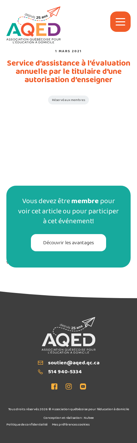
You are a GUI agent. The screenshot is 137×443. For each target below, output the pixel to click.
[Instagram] (68, 387)
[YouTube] (81, 387)
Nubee (89, 418)
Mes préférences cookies (71, 425)
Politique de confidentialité (26, 425)
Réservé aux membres (68, 100)
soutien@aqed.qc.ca (73, 363)
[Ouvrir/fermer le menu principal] (120, 21)
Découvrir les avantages (68, 243)
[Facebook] (56, 387)
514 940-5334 (65, 372)
